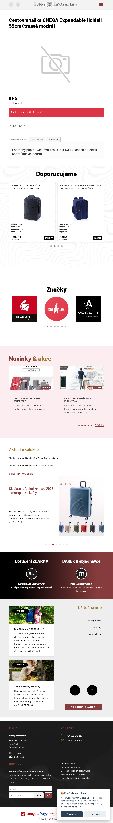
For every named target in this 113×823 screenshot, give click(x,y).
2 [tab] (55, 246)
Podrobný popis (18, 139)
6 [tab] (65, 326)
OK (48, 795)
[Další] (75, 690)
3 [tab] (58, 246)
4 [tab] (62, 246)
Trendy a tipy (94, 620)
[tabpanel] (32, 212)
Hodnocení (53, 139)
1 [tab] (51, 246)
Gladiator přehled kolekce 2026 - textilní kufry (31, 465)
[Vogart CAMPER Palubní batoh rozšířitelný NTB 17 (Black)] (32, 212)
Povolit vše (71, 814)
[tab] (19, 139)
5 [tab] (62, 326)
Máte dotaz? (37, 139)
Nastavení (95, 814)
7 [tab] (67, 544)
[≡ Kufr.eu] (56, 4)
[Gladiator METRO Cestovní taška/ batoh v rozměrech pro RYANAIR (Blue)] (81, 212)
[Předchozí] (92, 690)
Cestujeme (95, 634)
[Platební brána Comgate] (30, 814)
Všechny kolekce (21, 474)
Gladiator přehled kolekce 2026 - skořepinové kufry (33, 458)
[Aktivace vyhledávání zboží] (11, 4)
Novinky (97, 627)
